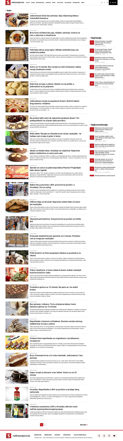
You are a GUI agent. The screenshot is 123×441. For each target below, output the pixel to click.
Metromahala (40, 2)
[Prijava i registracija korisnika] (107, 2)
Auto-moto (60, 2)
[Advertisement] (103, 23)
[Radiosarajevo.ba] (18, 435)
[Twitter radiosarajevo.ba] (104, 436)
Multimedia (68, 2)
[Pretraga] (104, 2)
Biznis (33, 2)
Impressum (48, 435)
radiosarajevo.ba (50, 437)
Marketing (38, 435)
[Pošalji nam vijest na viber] (109, 436)
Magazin (48, 2)
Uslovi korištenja (80, 435)
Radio (82, 2)
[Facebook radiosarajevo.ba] (99, 436)
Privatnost (67, 435)
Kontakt (57, 435)
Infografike (76, 2)
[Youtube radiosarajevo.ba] (114, 436)
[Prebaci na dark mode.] (102, 2)
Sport (53, 2)
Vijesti (28, 2)
